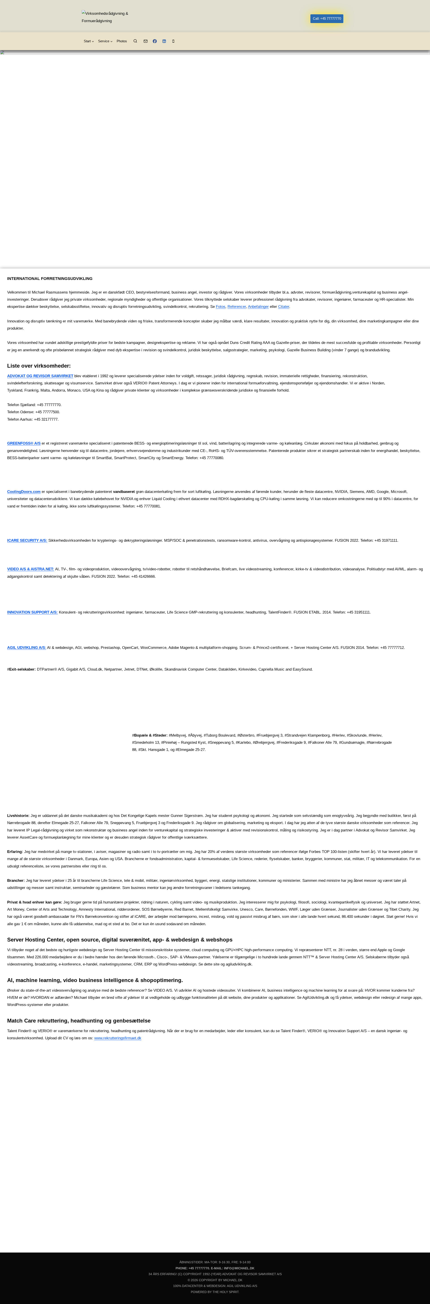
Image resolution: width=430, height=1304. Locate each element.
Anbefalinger (258, 307)
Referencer (237, 307)
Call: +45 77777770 (327, 18)
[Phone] (173, 41)
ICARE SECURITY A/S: (27, 540)
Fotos (220, 307)
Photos (122, 41)
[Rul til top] (419, 1292)
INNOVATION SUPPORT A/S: (32, 612)
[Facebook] (155, 41)
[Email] (146, 41)
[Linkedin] (164, 41)
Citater (283, 307)
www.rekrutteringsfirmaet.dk (117, 1038)
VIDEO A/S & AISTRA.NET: (30, 569)
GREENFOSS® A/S (24, 443)
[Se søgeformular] (135, 41)
